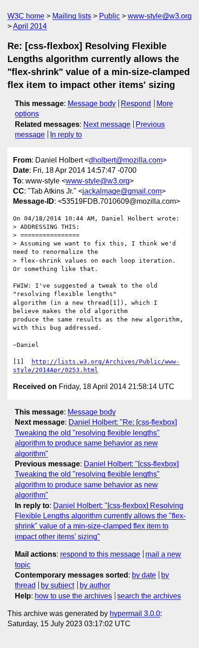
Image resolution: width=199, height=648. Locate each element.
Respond (136, 103)
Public (109, 16)
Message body (92, 103)
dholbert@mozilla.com (125, 160)
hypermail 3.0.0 (135, 613)
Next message (107, 124)
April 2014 (30, 26)
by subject (57, 585)
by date (144, 575)
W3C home (25, 16)
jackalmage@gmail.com (122, 191)
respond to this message (100, 554)
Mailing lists (71, 16)
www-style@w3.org (160, 16)
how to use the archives (73, 596)
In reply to (66, 134)
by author (95, 585)
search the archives (149, 596)
